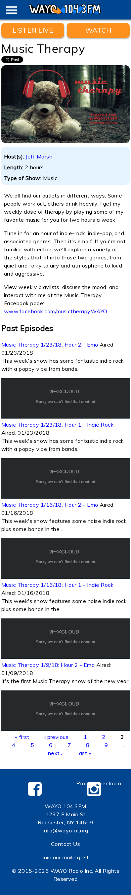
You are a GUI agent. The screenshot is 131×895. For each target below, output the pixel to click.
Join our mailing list (65, 857)
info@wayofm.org (65, 830)
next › (55, 753)
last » (84, 753)
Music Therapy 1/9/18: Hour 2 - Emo (48, 664)
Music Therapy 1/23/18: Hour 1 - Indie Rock (57, 424)
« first (22, 736)
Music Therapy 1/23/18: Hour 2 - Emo (49, 344)
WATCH (98, 30)
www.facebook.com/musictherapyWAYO (55, 311)
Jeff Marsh (39, 156)
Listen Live (32, 30)
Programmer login (98, 783)
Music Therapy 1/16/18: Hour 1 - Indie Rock (57, 584)
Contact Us (65, 843)
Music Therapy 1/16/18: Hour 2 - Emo (49, 504)
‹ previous (56, 736)
